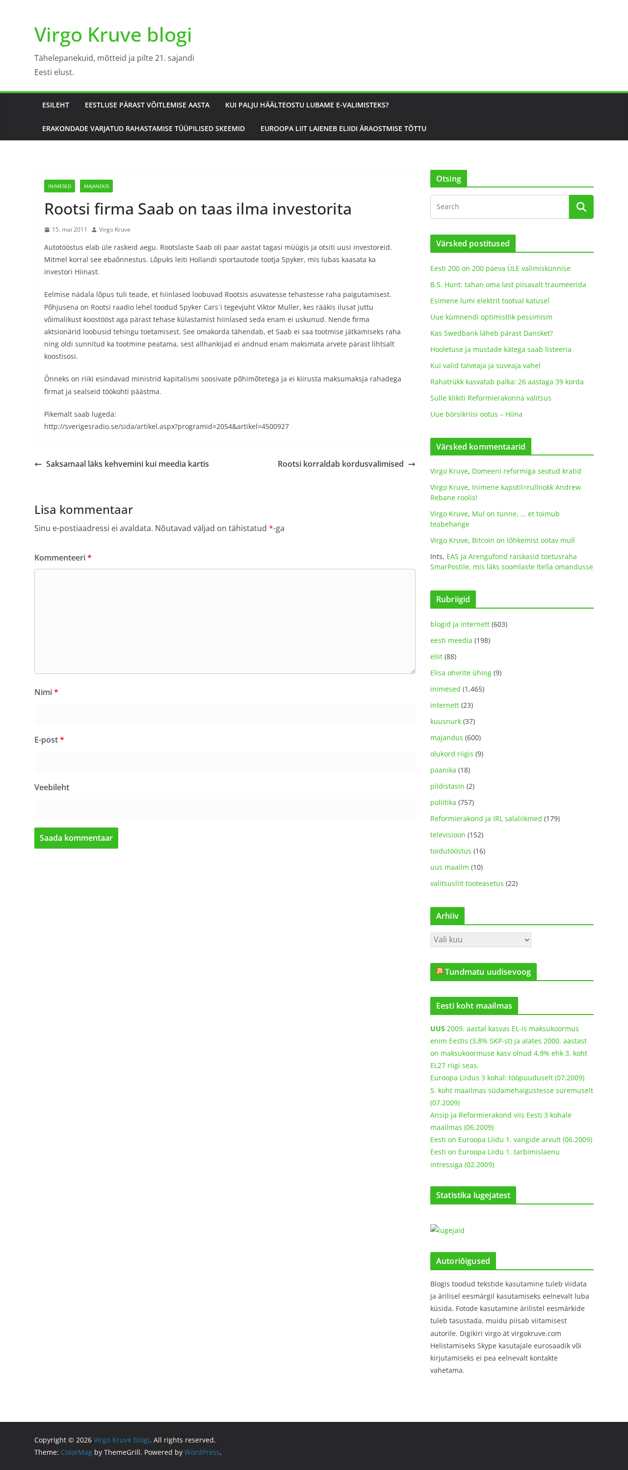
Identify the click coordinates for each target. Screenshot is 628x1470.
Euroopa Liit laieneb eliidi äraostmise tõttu (343, 128)
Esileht (55, 104)
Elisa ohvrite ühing (461, 672)
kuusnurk (445, 721)
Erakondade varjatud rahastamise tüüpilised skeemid (143, 128)
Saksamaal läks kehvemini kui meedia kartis (127, 463)
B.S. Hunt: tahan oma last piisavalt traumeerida (508, 284)
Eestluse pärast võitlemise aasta (147, 104)
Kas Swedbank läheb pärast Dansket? (491, 333)
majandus (96, 186)
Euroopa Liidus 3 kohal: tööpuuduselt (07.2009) (507, 1077)
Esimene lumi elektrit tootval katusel (490, 300)
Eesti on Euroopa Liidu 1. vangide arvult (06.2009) (511, 1139)
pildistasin (447, 786)
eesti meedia (451, 640)
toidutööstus (450, 850)
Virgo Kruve (115, 229)
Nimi (46, 692)
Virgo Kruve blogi (113, 34)
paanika (443, 770)
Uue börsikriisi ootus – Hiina (476, 414)
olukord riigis (451, 753)
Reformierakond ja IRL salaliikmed (486, 818)
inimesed (59, 186)
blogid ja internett (460, 624)
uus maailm (449, 867)
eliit (436, 656)
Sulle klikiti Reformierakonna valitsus (490, 397)
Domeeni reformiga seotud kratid (526, 471)
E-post (49, 739)
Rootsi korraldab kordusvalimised (341, 463)
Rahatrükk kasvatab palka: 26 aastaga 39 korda (507, 381)
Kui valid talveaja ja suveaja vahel (485, 365)
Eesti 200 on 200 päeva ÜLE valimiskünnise (500, 268)
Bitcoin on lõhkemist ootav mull (523, 540)
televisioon (448, 834)
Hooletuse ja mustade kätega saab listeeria (501, 349)
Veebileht (51, 787)
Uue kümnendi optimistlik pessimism (491, 316)
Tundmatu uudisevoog (488, 971)
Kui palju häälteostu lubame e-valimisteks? (307, 104)
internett (444, 705)
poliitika (443, 802)
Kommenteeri (63, 557)
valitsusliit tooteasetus (467, 883)
